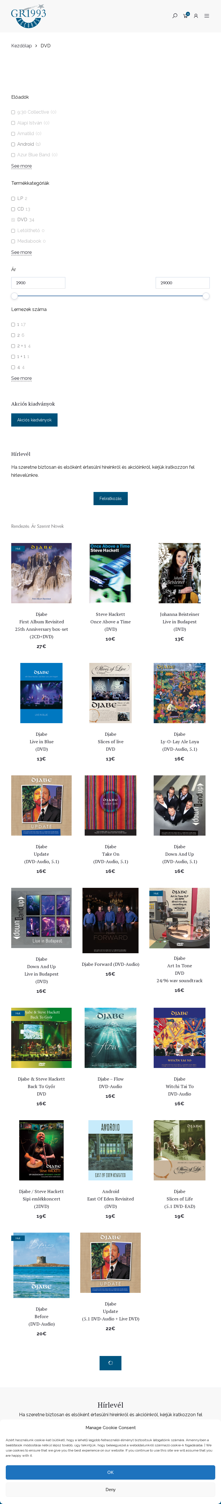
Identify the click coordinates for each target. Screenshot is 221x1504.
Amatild (25, 133)
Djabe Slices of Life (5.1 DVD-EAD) (179, 1198)
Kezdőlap (21, 45)
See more (21, 166)
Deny (111, 1489)
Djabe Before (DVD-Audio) (41, 1316)
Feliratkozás (111, 498)
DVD (22, 219)
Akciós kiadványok (34, 420)
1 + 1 (21, 356)
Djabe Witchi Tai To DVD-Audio (180, 1086)
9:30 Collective (33, 112)
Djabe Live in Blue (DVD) (42, 741)
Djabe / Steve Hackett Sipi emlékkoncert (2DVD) (41, 1198)
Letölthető (28, 230)
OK (110, 1472)
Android (25, 144)
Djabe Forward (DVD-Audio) (110, 964)
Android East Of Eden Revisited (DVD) (110, 1198)
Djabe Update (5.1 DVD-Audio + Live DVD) (110, 1311)
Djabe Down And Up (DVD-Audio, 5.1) (179, 854)
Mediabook (29, 241)
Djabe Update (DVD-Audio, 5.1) (41, 854)
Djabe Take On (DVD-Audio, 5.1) (110, 854)
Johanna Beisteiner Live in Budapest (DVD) (179, 621)
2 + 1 (21, 346)
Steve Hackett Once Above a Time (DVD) (110, 621)
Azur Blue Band (33, 154)
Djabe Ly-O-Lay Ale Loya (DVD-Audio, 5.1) (180, 741)
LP (20, 198)
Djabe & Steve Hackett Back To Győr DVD (41, 1086)
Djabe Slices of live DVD (110, 741)
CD (20, 209)
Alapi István (29, 123)
